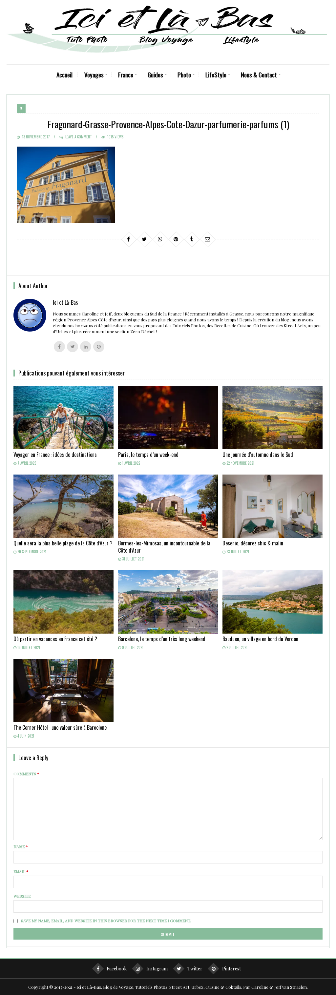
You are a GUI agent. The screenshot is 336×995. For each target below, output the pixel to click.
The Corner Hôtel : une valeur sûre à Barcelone (60, 727)
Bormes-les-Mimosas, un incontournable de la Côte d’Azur (164, 546)
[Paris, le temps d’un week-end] (168, 417)
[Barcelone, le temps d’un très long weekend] (168, 602)
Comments (26, 773)
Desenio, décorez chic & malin (252, 543)
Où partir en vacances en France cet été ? (55, 639)
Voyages (94, 74)
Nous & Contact (259, 74)
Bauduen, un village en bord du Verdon (260, 639)
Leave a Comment (78, 136)
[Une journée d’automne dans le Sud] (272, 417)
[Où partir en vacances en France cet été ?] (63, 602)
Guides (155, 74)
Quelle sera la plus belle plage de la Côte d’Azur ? (63, 543)
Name (20, 846)
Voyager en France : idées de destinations (55, 454)
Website (22, 896)
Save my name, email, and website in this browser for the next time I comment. (106, 920)
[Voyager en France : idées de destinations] (63, 417)
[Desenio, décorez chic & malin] (272, 506)
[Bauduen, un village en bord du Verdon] (272, 602)
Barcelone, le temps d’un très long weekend (161, 639)
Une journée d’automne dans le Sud (257, 454)
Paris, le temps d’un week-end (148, 454)
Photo (184, 74)
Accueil (64, 74)
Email (21, 871)
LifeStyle (215, 74)
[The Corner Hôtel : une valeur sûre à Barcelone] (63, 690)
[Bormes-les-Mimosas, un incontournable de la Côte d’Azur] (168, 506)
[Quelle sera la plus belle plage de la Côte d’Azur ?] (63, 506)
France (125, 74)
